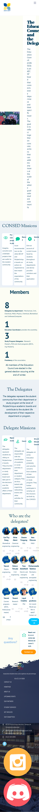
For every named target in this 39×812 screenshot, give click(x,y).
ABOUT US (7, 692)
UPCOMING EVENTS (9, 696)
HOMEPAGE (7, 687)
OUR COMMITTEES (9, 717)
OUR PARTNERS (8, 701)
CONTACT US (8, 682)
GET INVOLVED (8, 712)
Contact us (28, 652)
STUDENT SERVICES (10, 707)
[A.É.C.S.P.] (7, 11)
